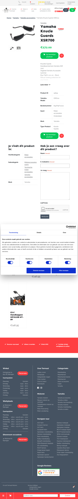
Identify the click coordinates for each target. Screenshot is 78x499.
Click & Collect (41, 381)
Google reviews (33, 489)
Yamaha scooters (63, 409)
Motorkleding (62, 372)
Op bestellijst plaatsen (51, 56)
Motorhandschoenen (64, 377)
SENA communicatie (63, 434)
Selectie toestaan (38, 270)
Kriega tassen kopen (43, 450)
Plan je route (23, 373)
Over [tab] (64, 232)
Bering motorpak (62, 445)
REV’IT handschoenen (63, 432)
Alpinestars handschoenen (45, 457)
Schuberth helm (42, 429)
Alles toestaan (63, 270)
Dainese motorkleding (44, 434)
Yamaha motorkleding (64, 407)
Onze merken (41, 379)
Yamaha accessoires (27, 18)
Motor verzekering (42, 411)
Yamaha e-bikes (63, 400)
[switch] (29, 262)
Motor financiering (42, 408)
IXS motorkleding (42, 445)
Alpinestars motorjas (63, 427)
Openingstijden (60, 3)
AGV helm (40, 423)
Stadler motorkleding (63, 443)
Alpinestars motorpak (63, 425)
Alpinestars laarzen (43, 455)
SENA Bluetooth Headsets (45, 443)
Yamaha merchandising (65, 402)
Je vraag (46, 170)
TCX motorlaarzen (62, 439)
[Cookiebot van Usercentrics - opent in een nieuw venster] (67, 227)
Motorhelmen (62, 374)
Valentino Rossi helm (63, 448)
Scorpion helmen (42, 425)
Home (9, 18)
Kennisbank (40, 384)
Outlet (59, 384)
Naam (45, 153)
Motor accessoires (63, 381)
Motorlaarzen (62, 379)
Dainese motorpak (62, 423)
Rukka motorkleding (43, 439)
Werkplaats (40, 374)
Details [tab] (39, 232)
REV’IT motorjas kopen (64, 429)
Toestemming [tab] (13, 232)
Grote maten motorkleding (65, 452)
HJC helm (40, 427)
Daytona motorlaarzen (64, 441)
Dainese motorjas (62, 436)
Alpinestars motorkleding (45, 432)
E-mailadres (47, 162)
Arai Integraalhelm (62, 455)
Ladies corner (41, 372)
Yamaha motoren (42, 398)
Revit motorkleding (43, 436)
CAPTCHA (44, 203)
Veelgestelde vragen (43, 377)
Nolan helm (41, 452)
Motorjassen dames (63, 450)
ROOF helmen (41, 448)
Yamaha (16, 18)
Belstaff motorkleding (43, 441)
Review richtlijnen (33, 485)
